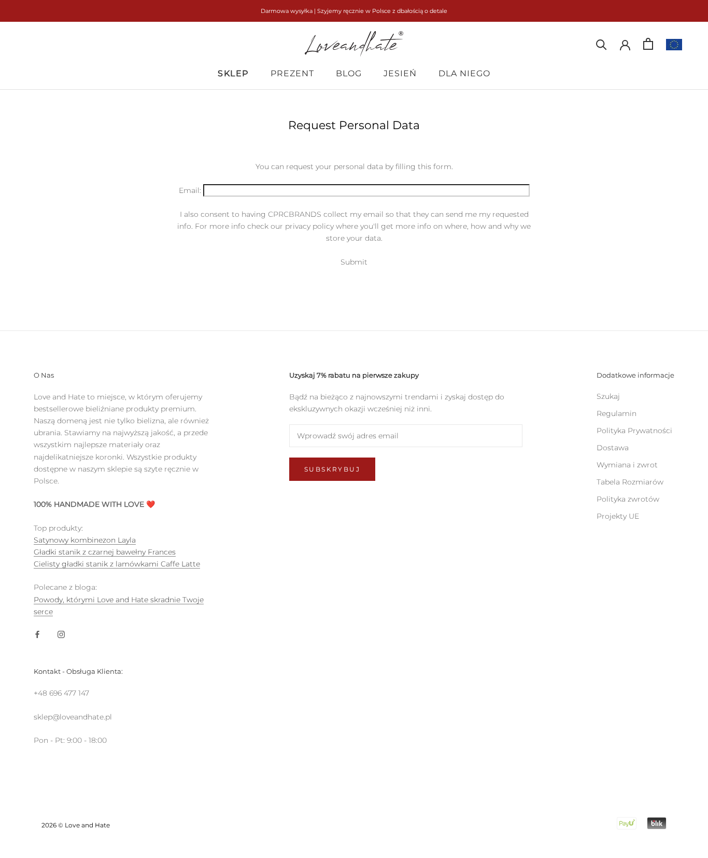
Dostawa (613, 447)
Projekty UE (618, 516)
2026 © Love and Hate (75, 825)
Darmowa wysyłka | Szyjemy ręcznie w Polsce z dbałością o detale (354, 11)
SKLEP (233, 73)
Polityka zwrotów (628, 499)
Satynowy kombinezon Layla (85, 540)
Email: (190, 190)
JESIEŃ (400, 73)
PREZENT (292, 73)
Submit (354, 262)
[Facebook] (37, 634)
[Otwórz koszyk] (648, 44)
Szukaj (608, 396)
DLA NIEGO (464, 73)
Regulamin (616, 413)
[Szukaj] (601, 43)
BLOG (349, 73)
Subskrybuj (332, 469)
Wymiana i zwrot (627, 464)
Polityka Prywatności (634, 430)
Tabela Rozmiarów (630, 482)
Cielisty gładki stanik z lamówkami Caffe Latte (117, 564)
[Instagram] (61, 634)
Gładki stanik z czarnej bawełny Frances (105, 552)
